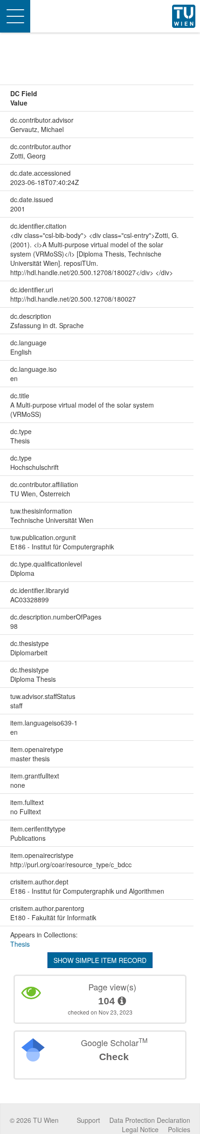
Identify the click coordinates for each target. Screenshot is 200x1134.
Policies (179, 1129)
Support (88, 1120)
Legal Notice (140, 1129)
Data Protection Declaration (149, 1120)
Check (114, 1056)
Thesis (20, 944)
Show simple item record (100, 960)
